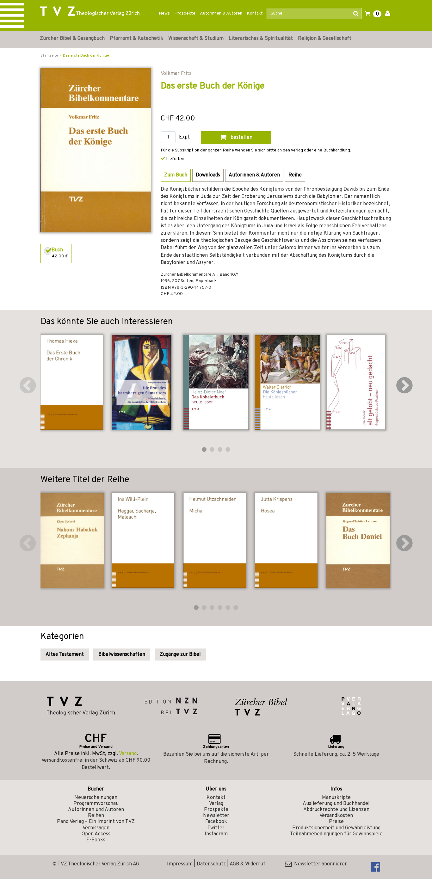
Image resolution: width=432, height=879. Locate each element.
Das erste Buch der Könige (86, 55)
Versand (128, 754)
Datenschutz (211, 864)
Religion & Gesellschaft (324, 38)
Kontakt (255, 13)
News (164, 13)
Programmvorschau (96, 804)
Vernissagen (96, 828)
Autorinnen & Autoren (221, 13)
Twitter (216, 828)
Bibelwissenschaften (121, 654)
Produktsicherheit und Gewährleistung (336, 828)
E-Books (95, 840)
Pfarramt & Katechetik (136, 38)
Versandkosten (336, 816)
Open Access (96, 834)
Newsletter (216, 816)
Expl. (184, 137)
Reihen (96, 816)
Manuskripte (336, 798)
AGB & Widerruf (247, 864)
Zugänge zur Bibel (180, 654)
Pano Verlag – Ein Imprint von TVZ (96, 822)
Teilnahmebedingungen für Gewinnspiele (336, 834)
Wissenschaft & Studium (196, 38)
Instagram (216, 834)
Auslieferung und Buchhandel (336, 804)
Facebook (216, 822)
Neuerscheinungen (95, 798)
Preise (336, 822)
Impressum (180, 864)
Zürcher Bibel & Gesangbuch (72, 38)
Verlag (216, 804)
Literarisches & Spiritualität (261, 38)
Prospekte (184, 13)
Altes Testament (65, 654)
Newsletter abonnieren (320, 864)
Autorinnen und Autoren (96, 810)
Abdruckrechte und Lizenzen (336, 810)
